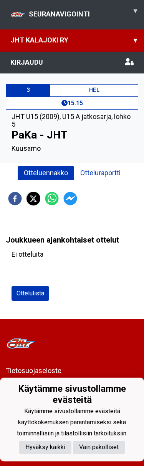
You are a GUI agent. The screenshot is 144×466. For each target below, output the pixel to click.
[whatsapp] (52, 198)
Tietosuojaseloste (33, 371)
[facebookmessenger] (70, 198)
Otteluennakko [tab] (46, 173)
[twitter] (33, 198)
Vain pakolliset (99, 447)
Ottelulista (30, 293)
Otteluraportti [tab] (100, 173)
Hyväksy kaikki (45, 447)
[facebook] (15, 198)
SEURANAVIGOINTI (83, 12)
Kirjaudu (26, 62)
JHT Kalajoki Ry (73, 40)
